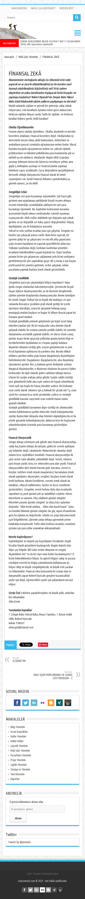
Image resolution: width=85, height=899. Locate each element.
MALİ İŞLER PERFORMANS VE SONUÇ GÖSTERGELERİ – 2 (53, 675)
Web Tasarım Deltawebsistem (42, 873)
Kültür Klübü (17, 741)
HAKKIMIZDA (19, 8)
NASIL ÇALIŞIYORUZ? (43, 8)
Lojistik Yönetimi (19, 745)
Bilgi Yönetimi (18, 727)
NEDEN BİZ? (66, 8)
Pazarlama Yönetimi (21, 755)
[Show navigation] (42, 33)
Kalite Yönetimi (18, 736)
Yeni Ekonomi (18, 774)
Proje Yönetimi (18, 760)
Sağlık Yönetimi (19, 764)
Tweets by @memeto (19, 842)
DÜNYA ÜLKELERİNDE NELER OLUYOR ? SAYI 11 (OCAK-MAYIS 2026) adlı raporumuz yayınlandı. (50, 43)
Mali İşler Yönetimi (20, 750)
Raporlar (15, 779)
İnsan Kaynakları (19, 731)
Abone (18, 818)
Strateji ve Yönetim (20, 769)
